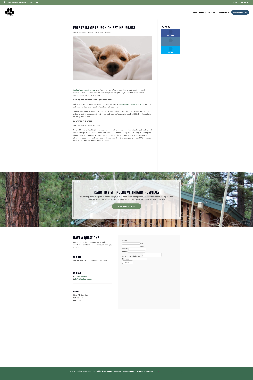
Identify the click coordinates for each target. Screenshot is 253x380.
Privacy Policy (106, 371)
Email (125, 249)
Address (77, 256)
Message (125, 259)
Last (141, 246)
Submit (127, 262)
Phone (124, 251)
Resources (223, 12)
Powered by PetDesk (144, 371)
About (201, 12)
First (142, 243)
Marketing (107, 32)
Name (125, 241)
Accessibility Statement (124, 371)
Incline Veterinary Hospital (84, 32)
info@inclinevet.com (83, 279)
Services (211, 12)
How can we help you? (132, 256)
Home (195, 12)
